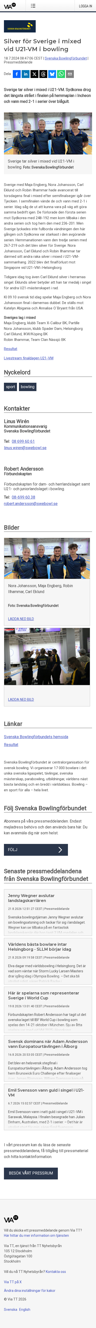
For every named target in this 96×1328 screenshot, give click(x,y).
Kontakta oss (56, 1272)
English (24, 1310)
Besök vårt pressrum (31, 1173)
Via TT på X (13, 1282)
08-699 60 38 (23, 497)
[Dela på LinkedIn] (26, 74)
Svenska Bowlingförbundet (66, 58)
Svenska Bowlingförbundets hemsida (36, 736)
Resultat (10, 349)
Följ (12, 849)
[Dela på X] (34, 74)
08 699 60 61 (23, 441)
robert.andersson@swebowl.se (31, 504)
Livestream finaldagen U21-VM (28, 358)
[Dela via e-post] (70, 74)
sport (10, 386)
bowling (27, 386)
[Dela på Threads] (43, 74)
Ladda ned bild (21, 619)
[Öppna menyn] (34, 5)
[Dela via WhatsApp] (61, 74)
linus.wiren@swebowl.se (25, 448)
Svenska (10, 1310)
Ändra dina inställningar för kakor (29, 1291)
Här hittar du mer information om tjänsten (36, 1235)
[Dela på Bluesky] (52, 74)
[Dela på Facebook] (17, 74)
